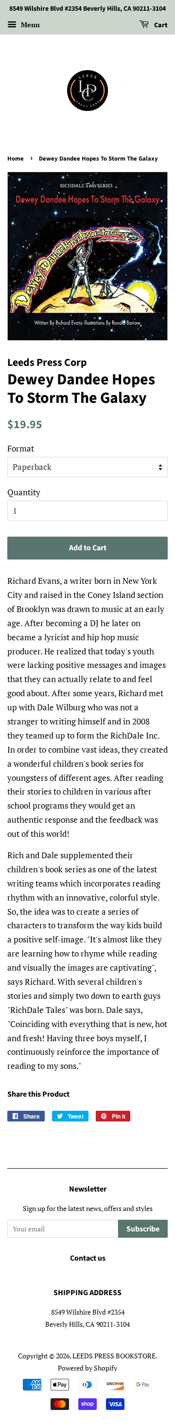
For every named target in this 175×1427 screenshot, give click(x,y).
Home (15, 158)
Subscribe (142, 1229)
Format (20, 448)
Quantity (23, 492)
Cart (160, 25)
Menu (29, 24)
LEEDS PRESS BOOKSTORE (114, 1355)
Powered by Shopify (87, 1368)
